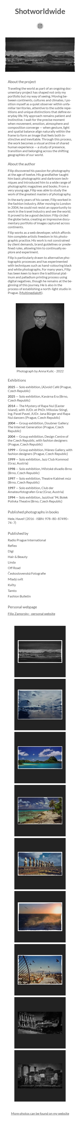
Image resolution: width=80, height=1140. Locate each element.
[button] (40, 26)
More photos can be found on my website (40, 1113)
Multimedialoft (30, 293)
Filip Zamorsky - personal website (31, 614)
